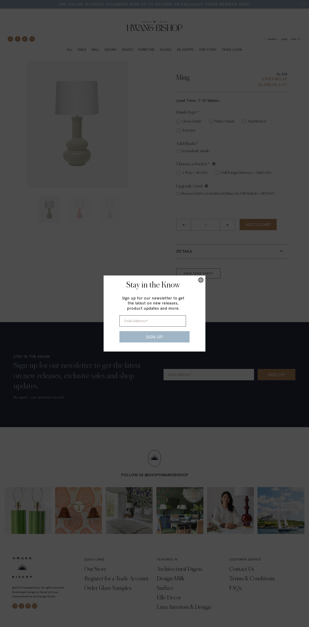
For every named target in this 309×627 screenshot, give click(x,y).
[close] (201, 280)
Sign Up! (154, 337)
